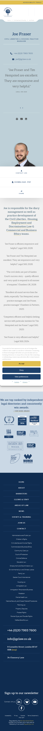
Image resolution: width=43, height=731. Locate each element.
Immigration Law (21, 586)
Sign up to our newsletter (21, 693)
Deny (21, 370)
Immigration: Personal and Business (21, 590)
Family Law (21, 573)
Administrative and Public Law (21, 535)
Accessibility (8, 715)
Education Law (21, 562)
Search (26, 12)
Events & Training (21, 517)
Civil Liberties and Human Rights (21, 543)
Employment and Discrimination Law (21, 566)
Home (21, 482)
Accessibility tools (32, 2)
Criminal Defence (21, 558)
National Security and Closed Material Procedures (21, 601)
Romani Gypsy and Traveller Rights (21, 616)
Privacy (25, 382)
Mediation (21, 593)
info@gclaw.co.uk (19, 639)
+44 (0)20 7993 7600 (31, 12)
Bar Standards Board (26, 721)
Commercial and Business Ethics (21, 547)
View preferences (21, 377)
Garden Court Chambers (8, 12)
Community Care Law (22, 550)
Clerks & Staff (21, 499)
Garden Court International (21, 577)
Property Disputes (21, 609)
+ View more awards (21, 411)
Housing (33, 219)
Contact (21, 529)
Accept (21, 364)
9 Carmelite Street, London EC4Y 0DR (22, 648)
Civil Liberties (18, 219)
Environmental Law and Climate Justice (21, 570)
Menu (37, 12)
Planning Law (21, 605)
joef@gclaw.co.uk (23, 59)
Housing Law (21, 582)
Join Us (21, 523)
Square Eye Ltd (29, 724)
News (21, 511)
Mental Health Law (21, 597)
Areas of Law (21, 505)
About (21, 488)
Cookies (16, 382)
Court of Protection (21, 554)
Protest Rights (21, 612)
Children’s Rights (21, 539)
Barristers (21, 494)
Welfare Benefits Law (21, 620)
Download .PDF (22, 182)
